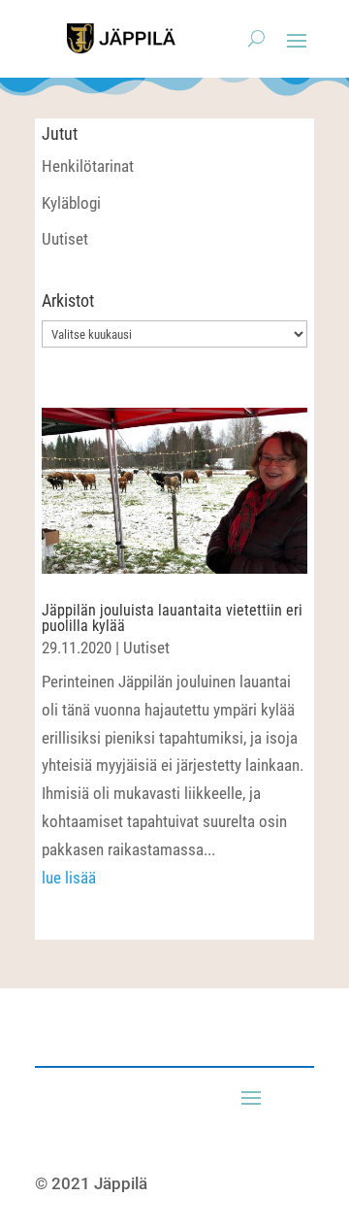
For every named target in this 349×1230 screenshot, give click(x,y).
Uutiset (65, 239)
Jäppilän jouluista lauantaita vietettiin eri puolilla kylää (172, 618)
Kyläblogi (71, 203)
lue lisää (69, 877)
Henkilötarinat (88, 166)
